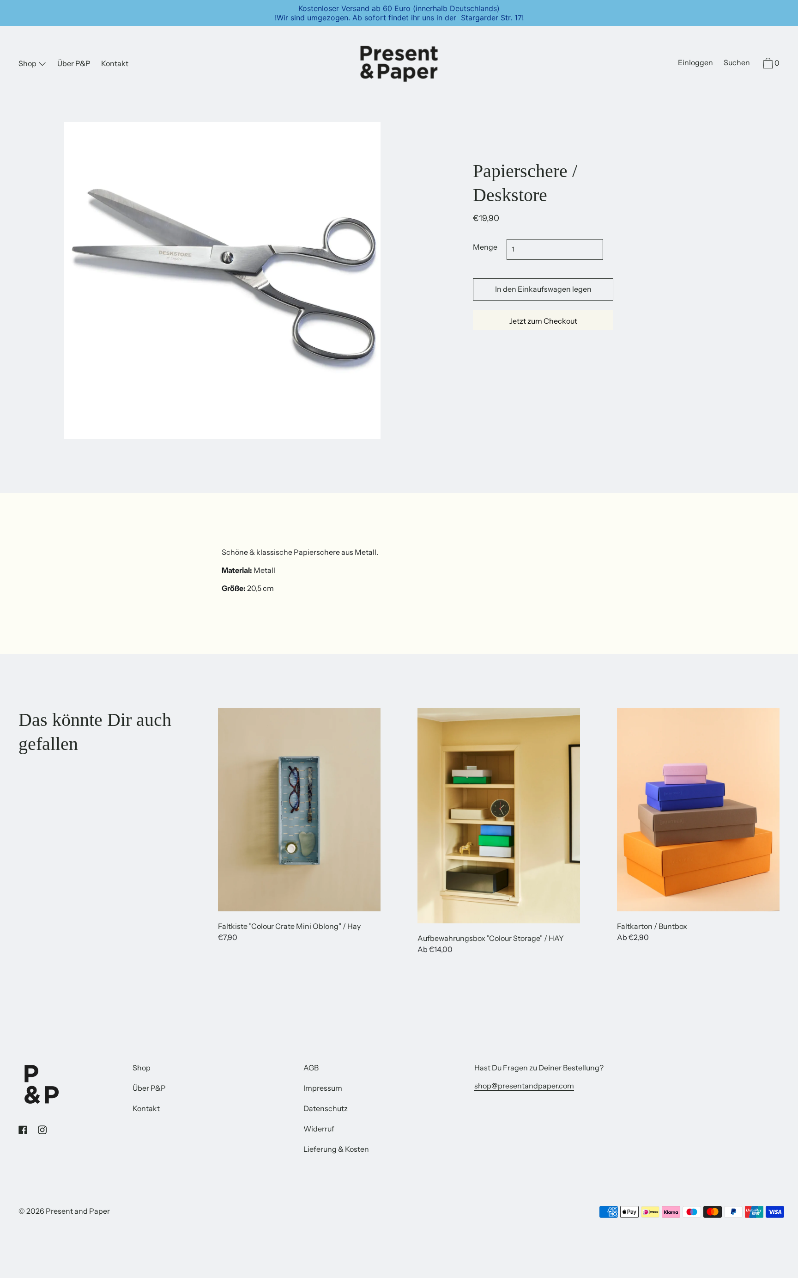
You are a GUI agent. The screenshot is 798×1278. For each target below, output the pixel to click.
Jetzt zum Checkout (543, 321)
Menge (485, 247)
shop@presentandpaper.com (524, 1085)
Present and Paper (78, 1211)
